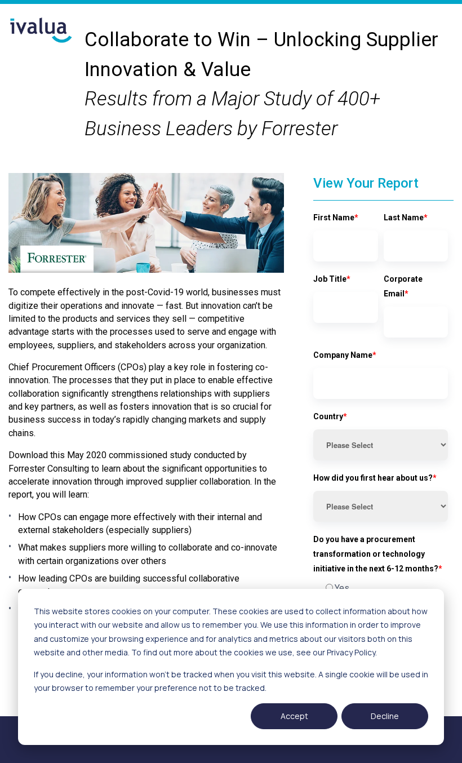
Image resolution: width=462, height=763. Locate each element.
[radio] (380, 588)
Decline (385, 716)
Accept (294, 716)
